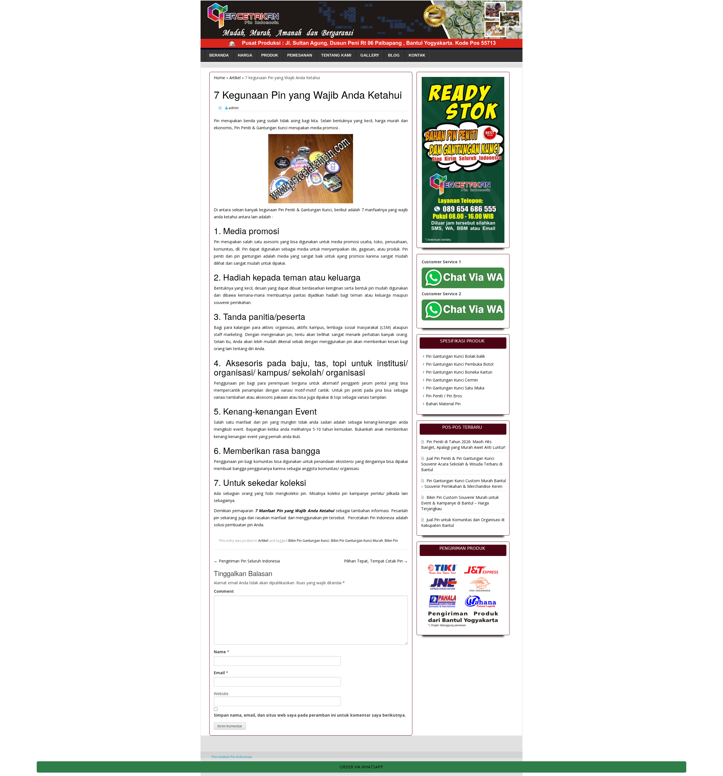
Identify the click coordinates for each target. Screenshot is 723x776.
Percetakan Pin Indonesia (232, 757)
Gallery (369, 55)
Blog (394, 55)
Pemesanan (299, 55)
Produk (269, 55)
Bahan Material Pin (443, 403)
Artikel (235, 77)
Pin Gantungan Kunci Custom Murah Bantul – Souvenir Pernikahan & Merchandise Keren (463, 483)
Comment (224, 591)
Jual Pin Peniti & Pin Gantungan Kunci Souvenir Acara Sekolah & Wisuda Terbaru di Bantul (461, 464)
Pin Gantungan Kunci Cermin (452, 380)
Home (219, 77)
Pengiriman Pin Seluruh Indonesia (247, 561)
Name (220, 651)
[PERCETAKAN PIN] (361, 23)
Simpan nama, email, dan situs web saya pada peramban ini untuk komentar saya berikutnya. (310, 715)
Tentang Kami (336, 55)
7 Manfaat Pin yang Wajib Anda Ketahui (294, 510)
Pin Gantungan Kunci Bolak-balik (455, 356)
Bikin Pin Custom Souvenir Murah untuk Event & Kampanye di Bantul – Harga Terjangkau (460, 503)
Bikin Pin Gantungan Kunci (308, 540)
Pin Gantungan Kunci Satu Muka (455, 388)
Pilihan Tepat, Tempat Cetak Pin (376, 561)
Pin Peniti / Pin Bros (444, 395)
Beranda (219, 55)
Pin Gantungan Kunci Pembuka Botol (459, 364)
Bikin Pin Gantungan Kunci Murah (357, 540)
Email (219, 672)
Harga (245, 55)
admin (233, 107)
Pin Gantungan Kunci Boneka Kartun (459, 372)
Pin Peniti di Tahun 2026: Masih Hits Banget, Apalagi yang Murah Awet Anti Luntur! (463, 444)
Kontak (417, 55)
